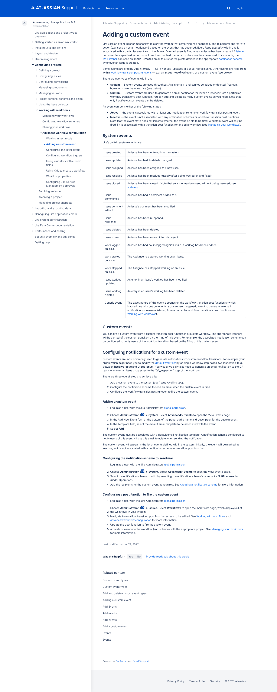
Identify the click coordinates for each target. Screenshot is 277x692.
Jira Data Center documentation (54, 225)
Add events (110, 613)
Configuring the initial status (63, 149)
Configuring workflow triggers (64, 155)
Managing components (53, 87)
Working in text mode (59, 138)
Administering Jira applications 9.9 (54, 22)
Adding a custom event (61, 144)
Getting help (42, 242)
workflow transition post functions (131, 72)
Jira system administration (51, 219)
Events (107, 633)
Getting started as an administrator (56, 42)
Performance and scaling (50, 231)
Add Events (110, 606)
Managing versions (50, 93)
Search (229, 8)
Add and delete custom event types (125, 593)
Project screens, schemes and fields (61, 98)
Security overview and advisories (55, 236)
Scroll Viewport (141, 661)
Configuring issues (50, 76)
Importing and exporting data (53, 208)
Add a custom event (115, 626)
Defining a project (49, 70)
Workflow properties (58, 176)
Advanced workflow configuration (64, 132)
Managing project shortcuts (55, 202)
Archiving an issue (50, 191)
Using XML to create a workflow (65, 170)
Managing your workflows (58, 115)
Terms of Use (197, 681)
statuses (132, 187)
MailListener (110, 58)
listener (240, 51)
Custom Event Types (115, 580)
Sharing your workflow (56, 127)
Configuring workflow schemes (61, 121)
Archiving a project (50, 197)
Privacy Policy (175, 681)
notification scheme (231, 58)
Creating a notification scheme (198, 484)
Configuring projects (48, 64)
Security (215, 681)
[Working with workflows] (200, 23)
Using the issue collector (53, 104)
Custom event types (115, 586)
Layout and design (46, 53)
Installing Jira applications (50, 47)
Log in (239, 8)
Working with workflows (54, 110)
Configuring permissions (53, 81)
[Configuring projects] (192, 23)
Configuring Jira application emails (56, 214)
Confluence (122, 661)
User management (46, 59)
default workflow (165, 362)
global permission (174, 407)
